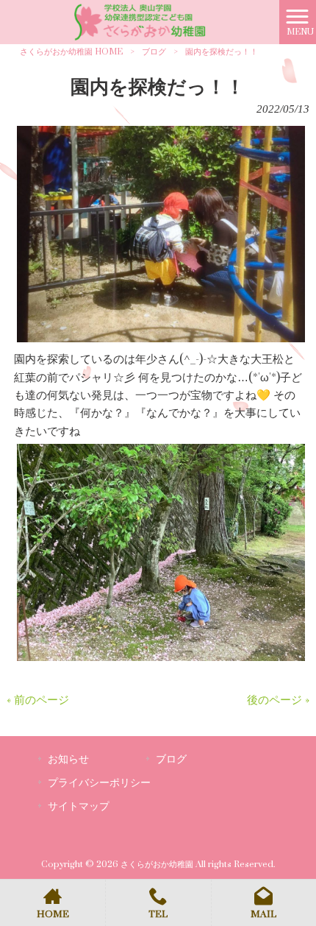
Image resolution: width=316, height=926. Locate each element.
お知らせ (68, 759)
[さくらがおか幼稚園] (139, 21)
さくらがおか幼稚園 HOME (71, 51)
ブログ (154, 51)
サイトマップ (78, 806)
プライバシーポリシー (99, 783)
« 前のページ (38, 700)
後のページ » (278, 700)
